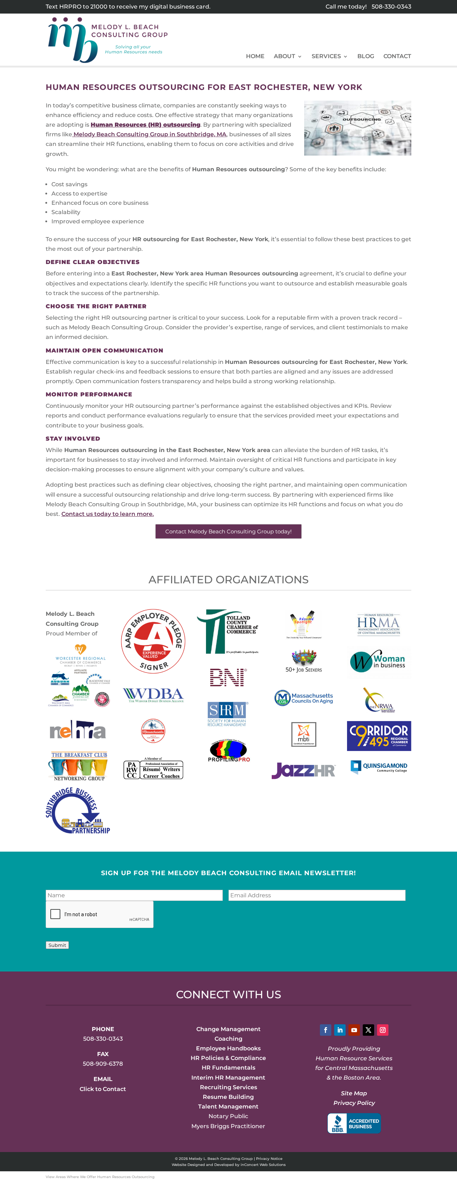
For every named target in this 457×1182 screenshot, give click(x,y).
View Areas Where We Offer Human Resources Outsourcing (100, 1177)
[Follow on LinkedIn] (340, 1030)
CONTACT (397, 57)
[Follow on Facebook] (325, 1030)
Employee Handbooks (228, 1048)
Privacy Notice (269, 1158)
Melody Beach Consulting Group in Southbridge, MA (149, 134)
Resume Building (228, 1097)
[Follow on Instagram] (382, 1030)
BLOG (365, 57)
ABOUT (284, 57)
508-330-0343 (391, 6)
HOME (255, 57)
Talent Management (228, 1106)
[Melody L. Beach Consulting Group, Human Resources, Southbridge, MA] (354, 1123)
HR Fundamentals (228, 1067)
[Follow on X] (368, 1030)
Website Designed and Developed (203, 1164)
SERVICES (326, 57)
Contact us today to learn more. (107, 514)
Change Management (228, 1029)
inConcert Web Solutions (263, 1164)
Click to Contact (103, 1089)
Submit (57, 945)
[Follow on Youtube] (354, 1030)
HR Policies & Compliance (228, 1058)
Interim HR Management (228, 1077)
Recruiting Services (228, 1087)
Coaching (228, 1038)
